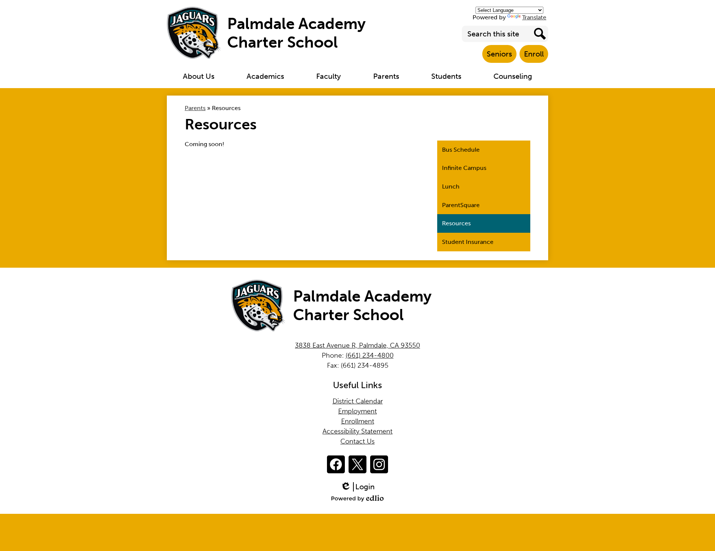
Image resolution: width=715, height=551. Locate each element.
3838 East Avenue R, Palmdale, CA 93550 (357, 345)
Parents (195, 108)
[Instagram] (379, 464)
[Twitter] (357, 464)
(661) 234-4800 (370, 355)
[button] (198, 76)
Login (360, 487)
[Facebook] (336, 464)
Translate (534, 17)
